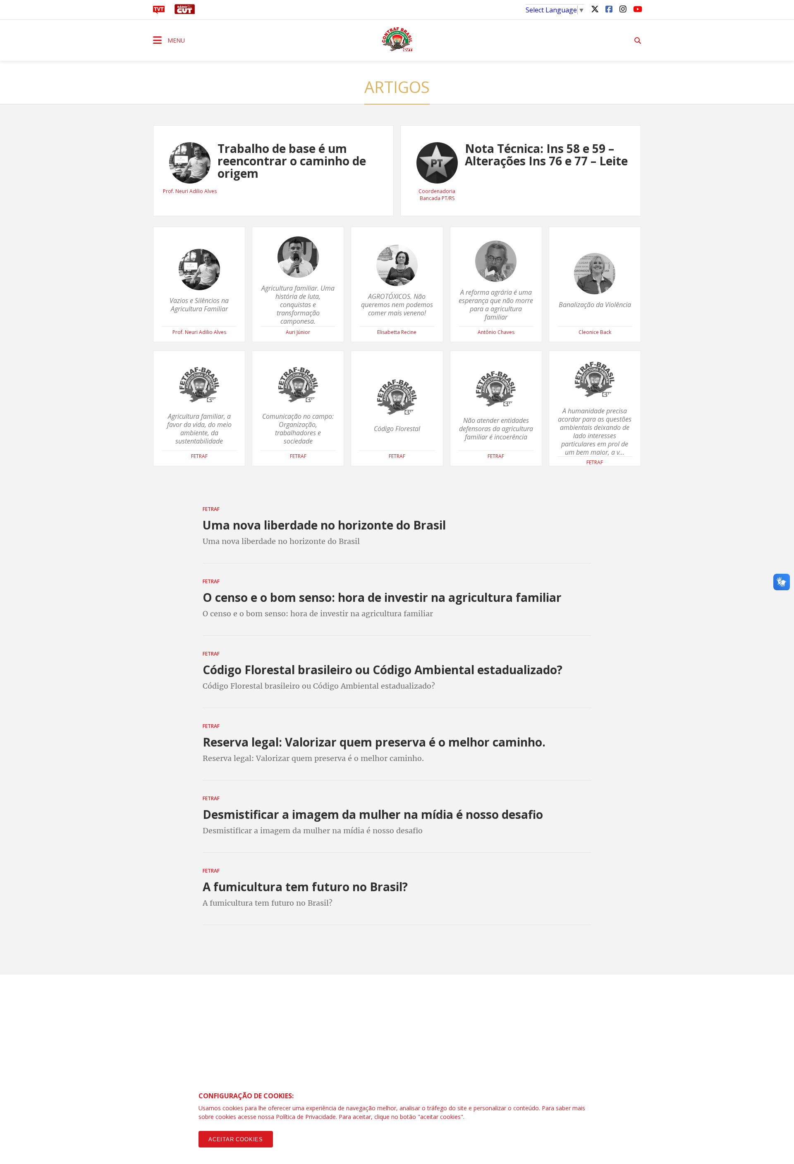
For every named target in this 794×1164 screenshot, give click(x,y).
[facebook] (609, 9)
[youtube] (637, 9)
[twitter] (595, 9)
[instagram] (623, 9)
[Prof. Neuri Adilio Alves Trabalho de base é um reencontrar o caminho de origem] (273, 213)
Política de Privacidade (306, 1117)
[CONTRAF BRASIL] (397, 39)
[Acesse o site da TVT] (159, 11)
